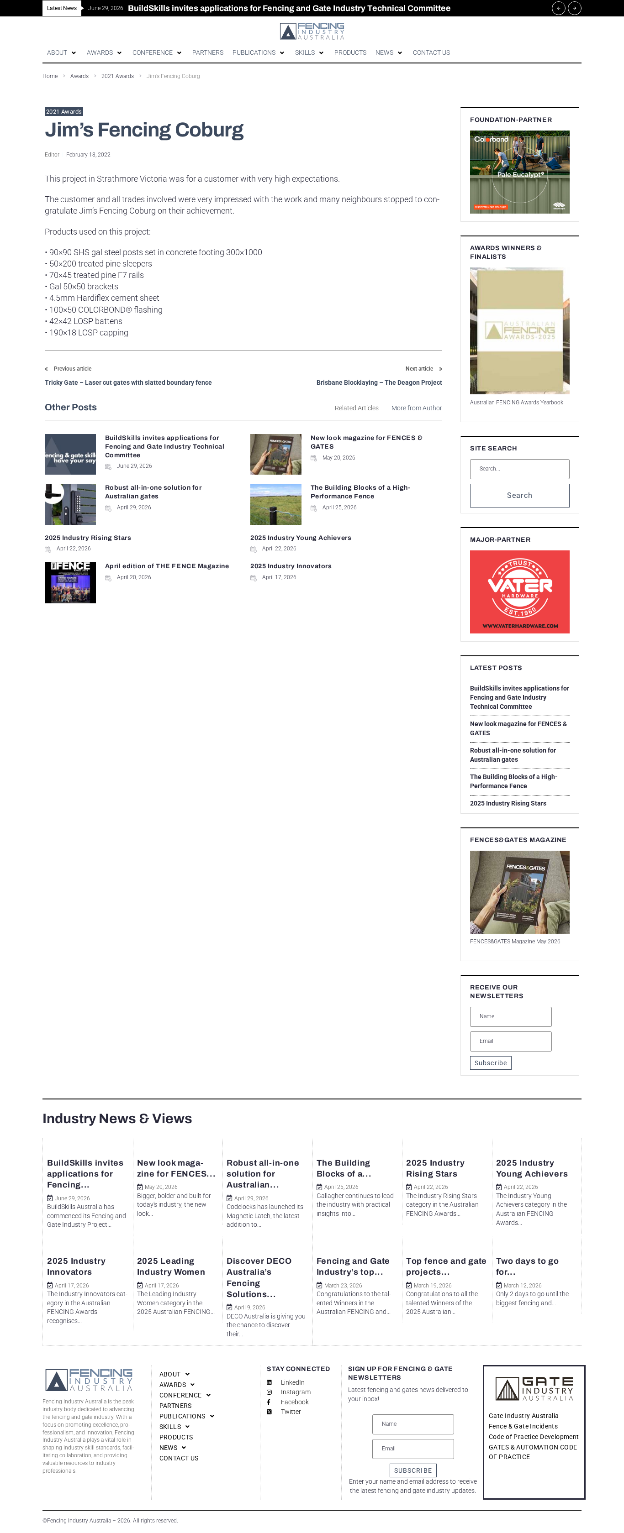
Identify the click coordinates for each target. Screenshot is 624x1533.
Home (50, 76)
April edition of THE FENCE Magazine (167, 566)
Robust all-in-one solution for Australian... (263, 1174)
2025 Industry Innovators (291, 566)
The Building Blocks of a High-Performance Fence (514, 781)
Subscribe (491, 1063)
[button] (62, 53)
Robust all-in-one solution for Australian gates (513, 755)
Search (520, 495)
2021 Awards (64, 111)
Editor (52, 155)
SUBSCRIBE (413, 1470)
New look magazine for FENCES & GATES (518, 728)
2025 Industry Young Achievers (300, 537)
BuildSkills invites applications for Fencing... (85, 1174)
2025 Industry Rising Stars (88, 537)
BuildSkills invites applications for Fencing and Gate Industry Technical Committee (165, 446)
